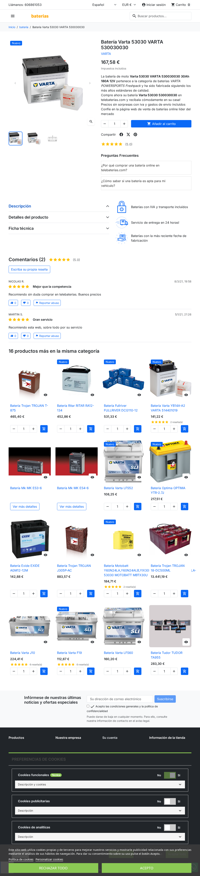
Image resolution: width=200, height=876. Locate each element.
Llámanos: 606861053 (25, 5)
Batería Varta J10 (22, 653)
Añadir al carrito (161, 124)
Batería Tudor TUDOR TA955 (166, 655)
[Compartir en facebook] (121, 134)
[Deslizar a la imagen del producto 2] (34, 138)
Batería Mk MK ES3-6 (26, 488)
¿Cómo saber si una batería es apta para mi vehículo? (133, 183)
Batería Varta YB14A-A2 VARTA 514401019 (168, 408)
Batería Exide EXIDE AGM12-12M (25, 568)
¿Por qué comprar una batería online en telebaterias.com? (130, 167)
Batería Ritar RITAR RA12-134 (75, 408)
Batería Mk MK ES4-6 (73, 488)
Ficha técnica (21, 228)
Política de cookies (21, 859)
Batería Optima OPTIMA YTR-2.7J (168, 490)
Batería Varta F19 (69, 653)
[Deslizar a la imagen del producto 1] (15, 138)
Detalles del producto (28, 217)
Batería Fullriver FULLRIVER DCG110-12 (121, 408)
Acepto (146, 868)
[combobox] (160, 16)
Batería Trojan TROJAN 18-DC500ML (168, 568)
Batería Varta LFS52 (118, 488)
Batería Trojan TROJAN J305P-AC (74, 568)
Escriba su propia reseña (29, 269)
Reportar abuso (47, 302)
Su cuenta (109, 738)
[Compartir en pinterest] (135, 134)
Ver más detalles (25, 506)
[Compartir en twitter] (128, 134)
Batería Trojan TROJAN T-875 (29, 408)
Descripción (20, 206)
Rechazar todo (53, 868)
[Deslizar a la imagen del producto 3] (52, 138)
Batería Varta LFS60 (118, 653)
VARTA (106, 54)
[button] (100, 784)
